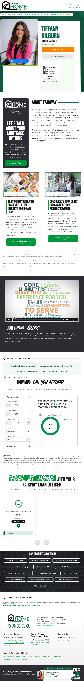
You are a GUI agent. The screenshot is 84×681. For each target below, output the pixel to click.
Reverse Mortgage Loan (40, 580)
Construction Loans (15, 561)
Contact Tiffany (15, 163)
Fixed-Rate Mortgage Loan (18, 573)
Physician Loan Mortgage (66, 561)
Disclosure (41, 443)
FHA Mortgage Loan (68, 567)
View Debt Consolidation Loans (63, 239)
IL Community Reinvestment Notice (16, 659)
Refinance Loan (70, 573)
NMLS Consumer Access (45, 625)
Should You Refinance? (27, 371)
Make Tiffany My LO (20, 61)
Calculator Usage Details (17, 377)
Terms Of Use (20, 656)
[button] (78, 5)
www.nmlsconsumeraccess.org (13, 674)
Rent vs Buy (68, 366)
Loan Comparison (49, 371)
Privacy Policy (9, 656)
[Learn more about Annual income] (30, 402)
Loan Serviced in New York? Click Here (14, 644)
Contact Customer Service (13, 640)
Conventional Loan (44, 567)
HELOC (64, 371)
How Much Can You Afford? (23, 366)
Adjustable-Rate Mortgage (18, 567)
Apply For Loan (58, 50)
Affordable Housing (40, 561)
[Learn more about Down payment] (30, 410)
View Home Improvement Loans (21, 242)
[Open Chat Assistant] (77, 674)
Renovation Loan (15, 580)
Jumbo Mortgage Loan (46, 573)
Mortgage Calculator (49, 366)
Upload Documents (58, 57)
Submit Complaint (64, 640)
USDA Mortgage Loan (67, 580)
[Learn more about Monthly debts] (30, 419)
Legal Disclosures (34, 656)
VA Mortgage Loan (42, 586)
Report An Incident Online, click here (40, 643)
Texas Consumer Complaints (52, 656)
